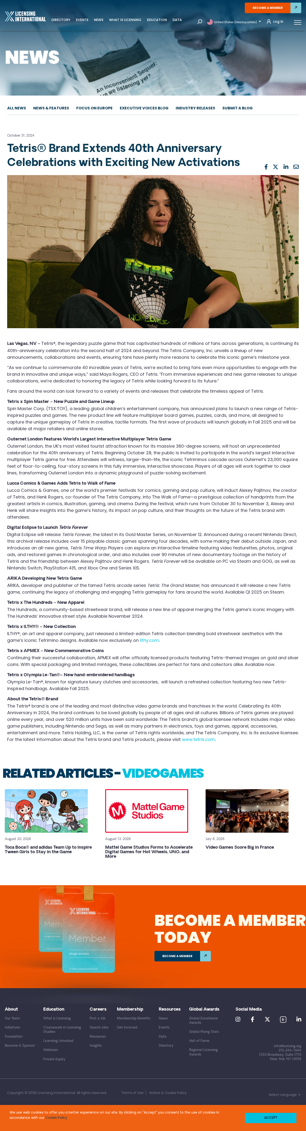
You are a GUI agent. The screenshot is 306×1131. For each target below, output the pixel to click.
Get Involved (127, 1027)
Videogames (162, 773)
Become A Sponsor (20, 1046)
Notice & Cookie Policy (168, 1092)
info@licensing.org (287, 1046)
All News (16, 108)
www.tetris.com (198, 739)
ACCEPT (270, 1118)
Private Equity (54, 1059)
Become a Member (268, 8)
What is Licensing (125, 19)
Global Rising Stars (204, 1032)
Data (177, 19)
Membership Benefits (134, 1018)
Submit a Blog (237, 108)
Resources (98, 1037)
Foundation (13, 1037)
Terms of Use (132, 1092)
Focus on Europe (94, 108)
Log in (278, 21)
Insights (96, 1046)
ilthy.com (149, 640)
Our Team (12, 1018)
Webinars (50, 1050)
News (98, 19)
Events (82, 19)
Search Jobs (99, 1027)
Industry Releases (195, 108)
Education (157, 19)
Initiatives (12, 1027)
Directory (60, 19)
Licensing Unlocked (58, 1041)
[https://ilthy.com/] (139, 640)
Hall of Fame (199, 1041)
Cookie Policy (56, 1117)
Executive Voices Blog (144, 108)
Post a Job (98, 1018)
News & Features (51, 108)
